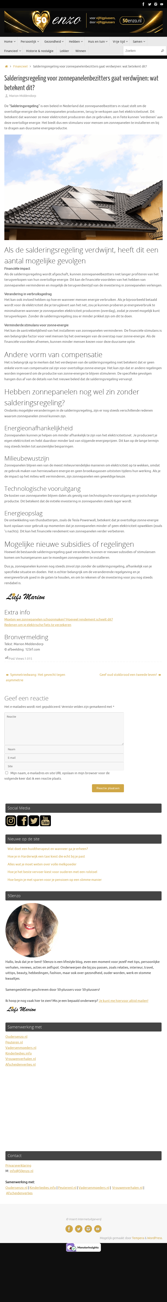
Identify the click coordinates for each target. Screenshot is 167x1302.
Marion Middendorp (22, 96)
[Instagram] (156, 4)
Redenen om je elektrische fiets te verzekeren (37, 625)
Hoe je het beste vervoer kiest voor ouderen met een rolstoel (52, 872)
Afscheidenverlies (19, 1193)
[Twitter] (150, 4)
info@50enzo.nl (21, 1171)
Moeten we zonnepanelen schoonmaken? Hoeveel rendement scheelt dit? (58, 619)
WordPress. (155, 1238)
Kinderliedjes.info (18, 1053)
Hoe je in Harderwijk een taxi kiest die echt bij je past (46, 857)
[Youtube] (162, 4)
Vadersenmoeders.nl (20, 1048)
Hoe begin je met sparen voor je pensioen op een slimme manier (55, 880)
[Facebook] (143, 4)
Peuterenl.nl (67, 1188)
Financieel (20, 66)
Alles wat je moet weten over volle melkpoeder (42, 864)
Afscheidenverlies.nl (20, 1065)
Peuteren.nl (14, 1042)
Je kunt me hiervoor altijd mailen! (123, 1001)
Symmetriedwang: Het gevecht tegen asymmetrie (35, 678)
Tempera (138, 1238)
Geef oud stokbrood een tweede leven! (128, 675)
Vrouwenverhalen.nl (20, 1059)
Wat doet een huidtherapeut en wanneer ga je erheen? (48, 849)
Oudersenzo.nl (16, 1037)
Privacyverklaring (18, 1166)
